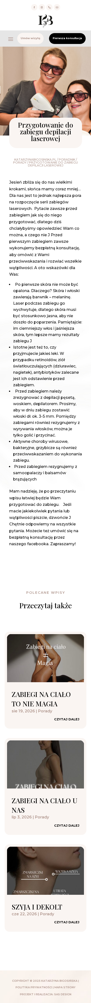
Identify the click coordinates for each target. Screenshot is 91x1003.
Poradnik (67, 159)
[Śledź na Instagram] (42, 7)
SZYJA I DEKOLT (37, 906)
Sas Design (62, 994)
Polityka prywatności (34, 987)
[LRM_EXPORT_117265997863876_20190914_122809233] (49, 9)
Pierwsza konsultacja (67, 38)
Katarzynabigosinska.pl (35, 159)
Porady (19, 162)
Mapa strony (64, 987)
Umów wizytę (30, 38)
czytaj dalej (66, 719)
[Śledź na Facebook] (34, 7)
